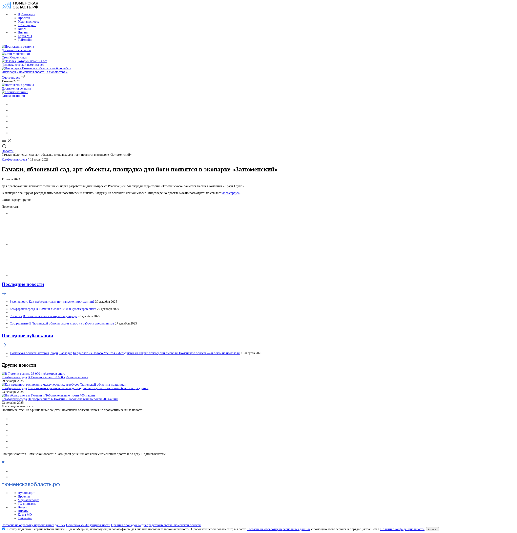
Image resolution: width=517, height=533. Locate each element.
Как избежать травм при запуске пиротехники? (61, 301)
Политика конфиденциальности (88, 525)
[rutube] (12, 127)
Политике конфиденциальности (402, 529)
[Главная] (20, 7)
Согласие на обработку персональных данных (33, 525)
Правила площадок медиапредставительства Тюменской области (156, 525)
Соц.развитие (19, 323)
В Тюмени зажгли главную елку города (50, 316)
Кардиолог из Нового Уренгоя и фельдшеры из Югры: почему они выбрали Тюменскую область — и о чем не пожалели (156, 353)
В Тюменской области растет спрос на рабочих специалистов (71, 323)
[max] (12, 121)
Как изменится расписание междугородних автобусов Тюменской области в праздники (88, 388)
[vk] (12, 104)
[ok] (12, 110)
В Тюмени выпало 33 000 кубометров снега (66, 309)
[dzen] (12, 133)
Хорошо (432, 529)
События (16, 316)
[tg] (12, 116)
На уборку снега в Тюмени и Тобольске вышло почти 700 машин (73, 399)
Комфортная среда (14, 159)
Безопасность (19, 301)
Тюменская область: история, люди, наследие (41, 353)
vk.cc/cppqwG (231, 193)
